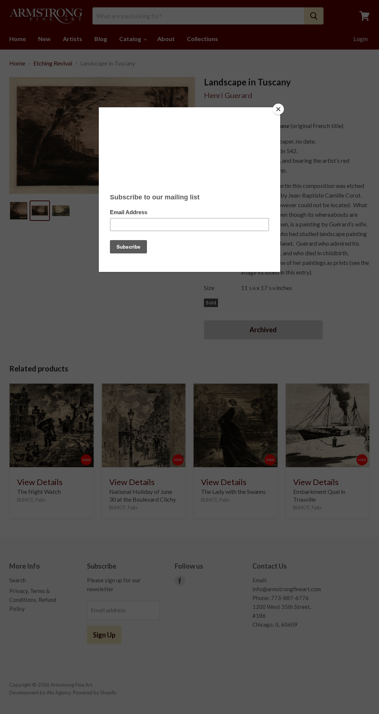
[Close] (278, 109)
